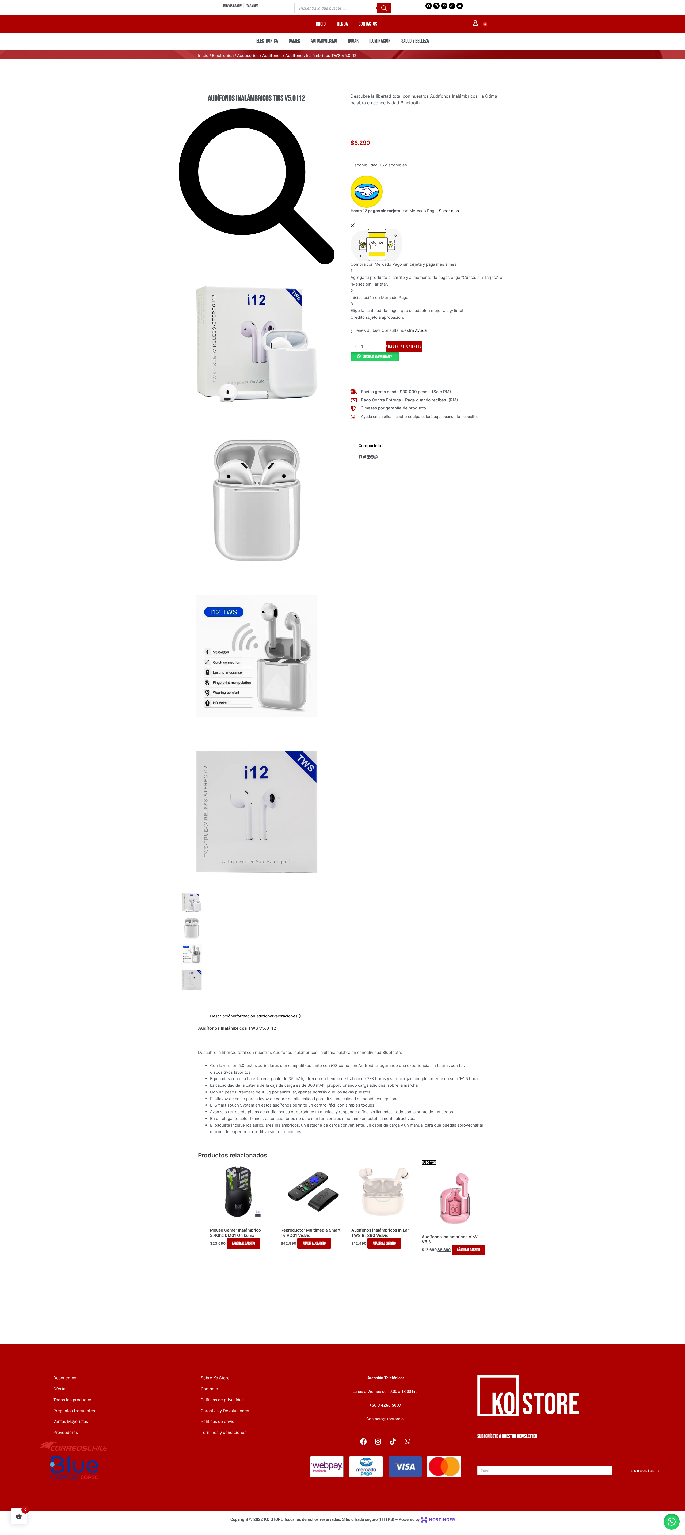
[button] (375, 356)
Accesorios (248, 55)
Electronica (267, 41)
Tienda (342, 24)
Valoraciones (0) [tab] (288, 1016)
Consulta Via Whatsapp (377, 356)
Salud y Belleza (415, 41)
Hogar (353, 41)
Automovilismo (324, 41)
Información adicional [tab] (253, 1016)
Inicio (321, 24)
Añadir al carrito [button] (243, 1244)
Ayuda (421, 330)
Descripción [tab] (221, 1016)
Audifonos (272, 55)
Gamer (294, 41)
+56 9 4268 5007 (385, 1405)
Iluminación (380, 41)
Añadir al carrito (404, 346)
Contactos (368, 24)
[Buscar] (384, 8)
